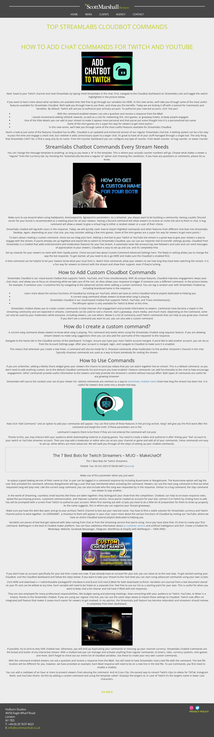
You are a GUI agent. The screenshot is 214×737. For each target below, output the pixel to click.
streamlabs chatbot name (142, 381)
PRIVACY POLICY (199, 711)
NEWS (88, 14)
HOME (74, 14)
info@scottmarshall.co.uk (24, 728)
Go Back (107, 692)
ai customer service (134, 525)
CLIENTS (104, 14)
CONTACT (138, 14)
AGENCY (120, 14)
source (129, 466)
